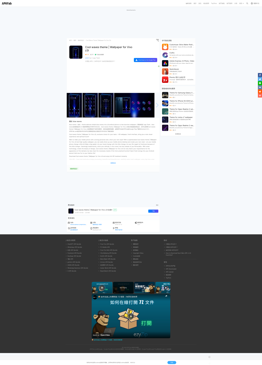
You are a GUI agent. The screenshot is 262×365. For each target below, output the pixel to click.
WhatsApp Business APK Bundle (78, 268)
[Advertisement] (131, 24)
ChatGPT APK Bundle (74, 244)
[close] (209, 357)
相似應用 (168, 275)
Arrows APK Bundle (106, 262)
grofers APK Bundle (74, 262)
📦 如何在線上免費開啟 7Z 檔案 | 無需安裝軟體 (117, 297)
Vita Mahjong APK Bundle (108, 253)
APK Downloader (171, 269)
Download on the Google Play (147, 60)
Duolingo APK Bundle (74, 256)
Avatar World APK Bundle (108, 268)
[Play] (145, 288)
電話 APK (70, 259)
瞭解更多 (132, 362)
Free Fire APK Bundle (107, 244)
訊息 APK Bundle (73, 250)
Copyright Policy (138, 253)
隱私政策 (135, 259)
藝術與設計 (73, 169)
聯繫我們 (135, 244)
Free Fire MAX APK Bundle (108, 250)
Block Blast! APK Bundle (107, 259)
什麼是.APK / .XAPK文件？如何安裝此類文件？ (100, 61)
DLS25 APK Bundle (106, 256)
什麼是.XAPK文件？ (172, 247)
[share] (166, 296)
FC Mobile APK (105, 247)
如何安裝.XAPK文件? (172, 250)
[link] (95, 297)
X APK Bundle (72, 271)
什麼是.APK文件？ (171, 244)
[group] (74, 105)
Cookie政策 (136, 256)
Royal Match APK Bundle (108, 271)
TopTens (168, 278)
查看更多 (178, 134)
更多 (157, 205)
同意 (172, 362)
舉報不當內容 (118, 230)
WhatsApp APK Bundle (75, 247)
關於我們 (135, 265)
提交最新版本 (74, 230)
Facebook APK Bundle (75, 253)
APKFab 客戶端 (170, 266)
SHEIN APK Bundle (73, 265)
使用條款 (135, 250)
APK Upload (169, 272)
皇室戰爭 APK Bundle (106, 265)
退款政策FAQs (137, 262)
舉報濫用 (135, 247)
